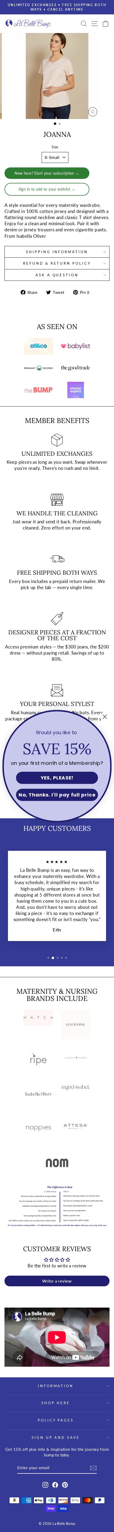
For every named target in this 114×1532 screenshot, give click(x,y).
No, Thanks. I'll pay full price (57, 794)
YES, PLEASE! (57, 777)
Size (55, 147)
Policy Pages (56, 1420)
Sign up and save (56, 1437)
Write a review (57, 1280)
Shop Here (55, 1403)
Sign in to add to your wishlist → (47, 189)
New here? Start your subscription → (47, 173)
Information (56, 1386)
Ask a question (57, 275)
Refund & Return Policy (57, 263)
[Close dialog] (105, 716)
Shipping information (57, 252)
